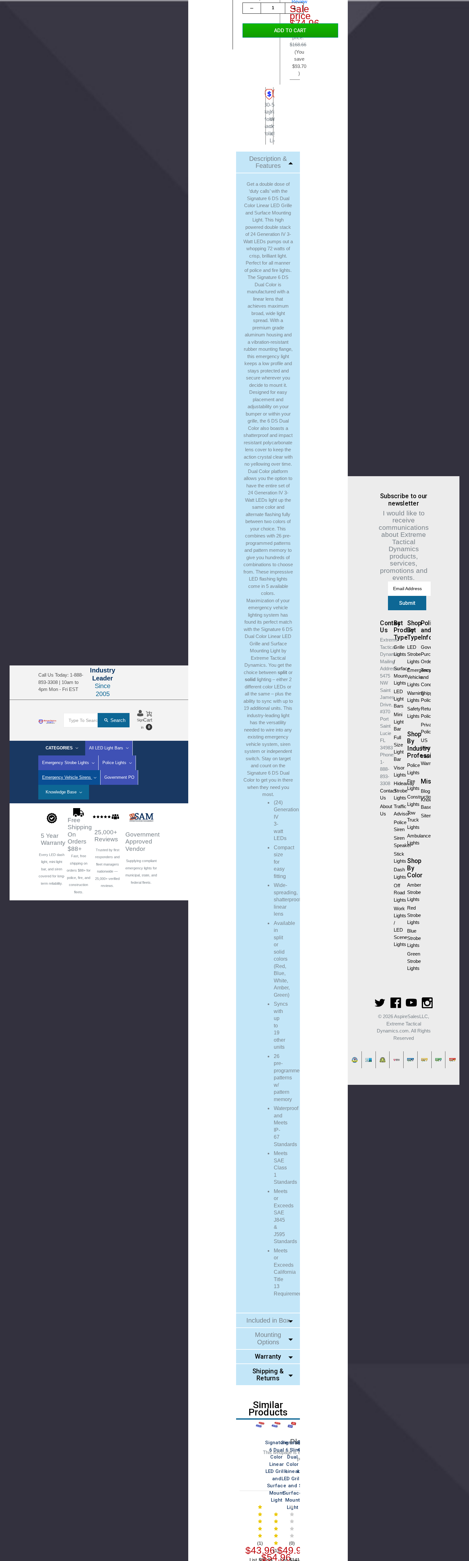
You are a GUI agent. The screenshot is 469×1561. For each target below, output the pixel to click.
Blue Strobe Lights (410, 938)
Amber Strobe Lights (410, 892)
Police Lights (410, 768)
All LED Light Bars (106, 748)
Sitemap (424, 815)
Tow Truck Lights (410, 820)
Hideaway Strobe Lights (397, 790)
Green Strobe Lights (410, 961)
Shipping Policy (424, 696)
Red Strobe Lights (410, 915)
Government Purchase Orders (424, 654)
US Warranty (424, 744)
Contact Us (140, 685)
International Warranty (424, 760)
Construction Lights (410, 800)
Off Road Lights (397, 893)
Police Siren (397, 826)
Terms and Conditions (424, 677)
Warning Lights (410, 696)
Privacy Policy (424, 728)
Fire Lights (410, 784)
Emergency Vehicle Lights (410, 677)
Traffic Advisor (397, 810)
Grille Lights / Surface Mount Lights (397, 665)
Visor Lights (397, 771)
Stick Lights (397, 857)
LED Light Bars (397, 699)
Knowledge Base (62, 792)
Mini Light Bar (397, 722)
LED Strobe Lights (410, 654)
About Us (150, 693)
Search (117, 720)
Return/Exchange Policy (424, 712)
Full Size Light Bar (397, 748)
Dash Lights (397, 873)
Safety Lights (410, 712)
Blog (424, 791)
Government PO (119, 777)
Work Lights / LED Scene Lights (397, 926)
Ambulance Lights (410, 839)
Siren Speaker (397, 841)
